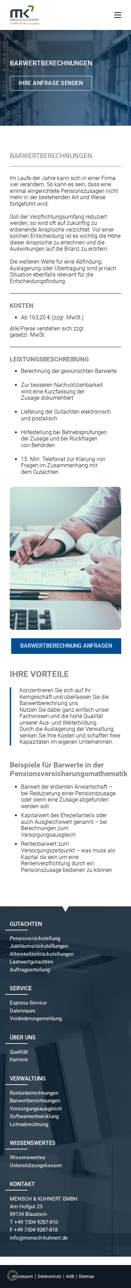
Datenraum (22, 1011)
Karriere (19, 1060)
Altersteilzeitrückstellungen (42, 954)
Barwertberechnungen (35, 1101)
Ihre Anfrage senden (51, 83)
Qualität (19, 1052)
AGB (70, 1276)
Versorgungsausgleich (36, 1109)
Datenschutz (49, 1276)
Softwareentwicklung (34, 1116)
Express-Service (28, 1003)
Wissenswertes (27, 1158)
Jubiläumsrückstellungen (39, 946)
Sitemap (86, 1276)
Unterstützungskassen (36, 1166)
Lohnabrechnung (29, 1124)
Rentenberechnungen (34, 1093)
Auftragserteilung (30, 970)
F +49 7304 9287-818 (34, 1230)
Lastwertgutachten (31, 962)
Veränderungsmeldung (36, 1019)
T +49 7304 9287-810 (34, 1222)
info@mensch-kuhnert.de (39, 1238)
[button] (12, 1275)
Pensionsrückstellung (35, 939)
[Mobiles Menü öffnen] (117, 15)
